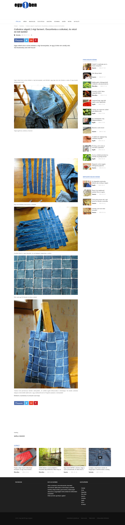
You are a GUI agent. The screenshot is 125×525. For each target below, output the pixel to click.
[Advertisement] (55, 14)
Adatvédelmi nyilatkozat (73, 518)
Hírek (25, 21)
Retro (69, 21)
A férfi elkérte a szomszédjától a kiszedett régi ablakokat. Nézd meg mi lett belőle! (50, 469)
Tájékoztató (92, 518)
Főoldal (18, 21)
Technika (57, 21)
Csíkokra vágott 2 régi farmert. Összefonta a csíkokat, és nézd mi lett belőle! (45, 26)
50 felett (76, 21)
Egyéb (63, 21)
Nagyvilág (32, 21)
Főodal (16, 26)
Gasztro (49, 21)
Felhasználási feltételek (103, 518)
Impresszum (84, 518)
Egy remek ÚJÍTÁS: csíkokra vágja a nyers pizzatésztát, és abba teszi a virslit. (74, 469)
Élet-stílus (41, 21)
